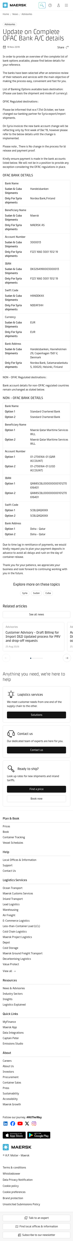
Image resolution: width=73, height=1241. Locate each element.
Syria (24, 593)
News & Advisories (14, 988)
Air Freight (9, 915)
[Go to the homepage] (17, 1149)
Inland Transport (13, 899)
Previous (6, 658)
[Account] (58, 5)
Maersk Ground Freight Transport (22, 953)
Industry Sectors (13, 993)
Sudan (36, 593)
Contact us (36, 750)
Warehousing (10, 909)
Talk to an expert (39, 1218)
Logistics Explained (14, 1004)
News (15, 14)
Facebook (12, 1123)
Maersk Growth (12, 1104)
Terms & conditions (14, 1167)
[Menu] (66, 5)
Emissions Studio (13, 1043)
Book (6, 831)
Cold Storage (10, 948)
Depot (6, 942)
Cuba (48, 593)
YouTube (20, 1123)
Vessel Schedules (13, 842)
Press (6, 1088)
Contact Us (9, 870)
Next (67, 658)
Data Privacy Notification (18, 1179)
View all (7, 971)
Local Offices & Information (19, 860)
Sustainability (11, 1093)
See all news (36, 614)
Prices (6, 826)
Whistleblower (11, 1173)
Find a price (36, 789)
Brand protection (13, 1198)
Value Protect (11, 964)
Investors (8, 1071)
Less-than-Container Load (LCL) (21, 926)
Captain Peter (11, 1038)
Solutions (36, 715)
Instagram (34, 1123)
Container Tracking (14, 837)
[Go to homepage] (14, 5)
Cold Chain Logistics (15, 931)
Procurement (11, 1077)
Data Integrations (13, 1032)
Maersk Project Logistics (17, 937)
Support (50, 5)
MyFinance (9, 1021)
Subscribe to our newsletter (38, 1235)
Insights (7, 999)
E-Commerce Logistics (16, 920)
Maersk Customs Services (18, 893)
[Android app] (38, 1135)
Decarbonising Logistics (17, 958)
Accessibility (10, 1099)
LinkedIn (5, 1123)
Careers (7, 1060)
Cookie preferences (14, 1192)
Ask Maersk (42, 5)
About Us (8, 1066)
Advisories (27, 14)
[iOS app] (14, 1135)
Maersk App (10, 1027)
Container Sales (12, 1082)
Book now (36, 798)
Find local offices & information (39, 1226)
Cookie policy (11, 1186)
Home (6, 14)
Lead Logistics (11, 904)
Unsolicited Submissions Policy (21, 1204)
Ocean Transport (12, 888)
